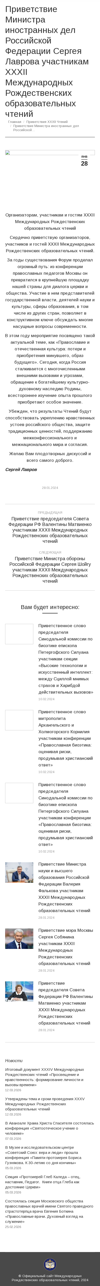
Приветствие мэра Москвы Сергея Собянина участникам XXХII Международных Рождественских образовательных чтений (65, 947)
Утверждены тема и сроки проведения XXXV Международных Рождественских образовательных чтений (45, 1104)
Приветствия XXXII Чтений (47, 122)
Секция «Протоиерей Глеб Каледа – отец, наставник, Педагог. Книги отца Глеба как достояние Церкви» (42, 1182)
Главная (14, 122)
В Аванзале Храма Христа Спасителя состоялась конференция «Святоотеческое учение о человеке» (49, 1128)
